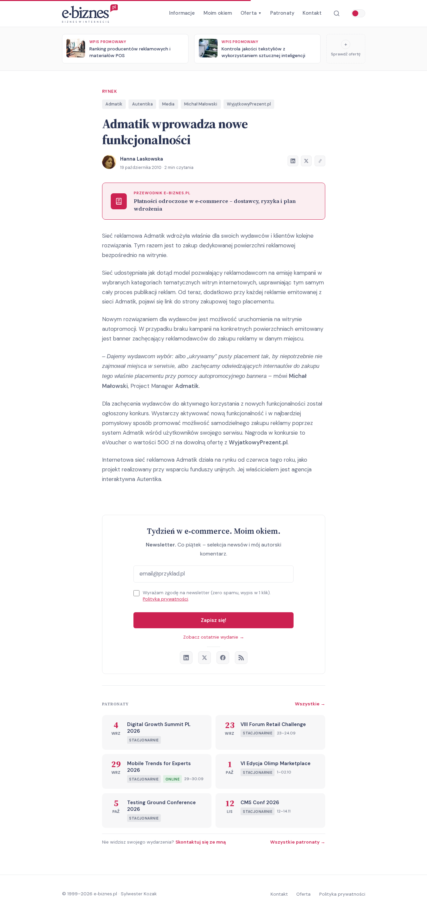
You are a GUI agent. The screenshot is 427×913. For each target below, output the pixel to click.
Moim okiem (217, 13)
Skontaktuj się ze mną (200, 842)
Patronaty (282, 13)
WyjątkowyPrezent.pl (249, 104)
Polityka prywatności (165, 599)
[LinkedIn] (186, 657)
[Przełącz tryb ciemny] (358, 13)
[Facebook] (223, 657)
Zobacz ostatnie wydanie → (213, 637)
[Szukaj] (336, 13)
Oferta (251, 13)
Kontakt (312, 13)
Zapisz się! (213, 620)
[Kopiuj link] (320, 161)
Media (168, 104)
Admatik (113, 104)
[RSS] (241, 657)
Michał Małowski (200, 104)
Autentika (142, 104)
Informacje (182, 13)
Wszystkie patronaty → (297, 842)
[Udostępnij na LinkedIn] (293, 161)
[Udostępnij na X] (306, 161)
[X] (204, 657)
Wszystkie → (310, 704)
